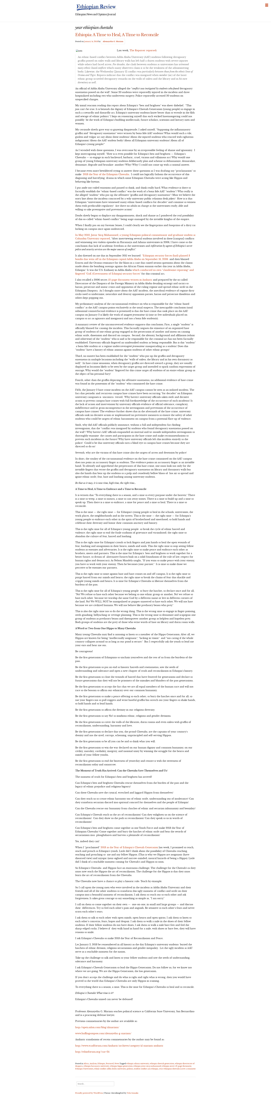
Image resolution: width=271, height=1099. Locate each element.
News (116, 1063)
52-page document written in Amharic (130, 279)
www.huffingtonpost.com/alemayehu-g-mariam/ (103, 1033)
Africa (86, 1063)
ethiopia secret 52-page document (176, 1066)
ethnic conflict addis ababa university (110, 1069)
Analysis (93, 1063)
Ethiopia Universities (84, 1069)
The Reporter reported (143, 50)
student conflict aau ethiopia (146, 1069)
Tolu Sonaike (132, 1093)
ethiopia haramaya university (96, 1066)
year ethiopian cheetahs (169, 1069)
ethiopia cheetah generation (162, 1063)
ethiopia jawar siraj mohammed (147, 1066)
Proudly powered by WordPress (89, 1093)
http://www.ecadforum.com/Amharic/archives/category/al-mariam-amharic (119, 1045)
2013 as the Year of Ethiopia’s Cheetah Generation (129, 847)
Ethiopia (101, 1063)
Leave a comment (188, 1069)
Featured (110, 1063)
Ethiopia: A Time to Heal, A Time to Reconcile (117, 34)
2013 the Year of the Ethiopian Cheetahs (106, 174)
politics (130, 1069)
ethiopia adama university (137, 1063)
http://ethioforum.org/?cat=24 (92, 1051)
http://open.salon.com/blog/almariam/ (97, 1027)
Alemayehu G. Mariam (113, 41)
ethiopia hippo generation (121, 1066)
